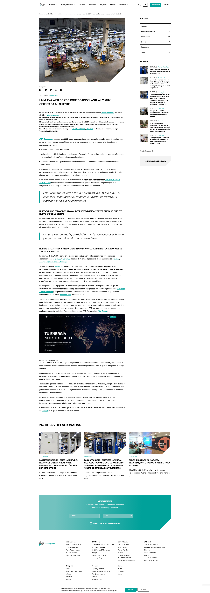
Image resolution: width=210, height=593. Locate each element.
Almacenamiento (148, 31)
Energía (42, 262)
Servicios (82, 4)
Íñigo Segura (102, 311)
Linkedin (120, 571)
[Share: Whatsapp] (56, 90)
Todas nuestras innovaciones (101, 571)
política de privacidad (113, 523)
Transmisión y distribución (74, 571)
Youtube (120, 574)
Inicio (41, 14)
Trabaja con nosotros (98, 574)
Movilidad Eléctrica (78, 129)
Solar (143, 52)
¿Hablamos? (156, 4)
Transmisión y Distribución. (56, 262)
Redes (143, 42)
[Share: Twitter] (51, 90)
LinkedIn (45, 411)
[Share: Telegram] (46, 90)
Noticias (59, 14)
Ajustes (143, 589)
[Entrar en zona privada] (145, 5)
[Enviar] (139, 515)
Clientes (113, 4)
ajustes (114, 590)
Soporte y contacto (98, 569)
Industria (115, 259)
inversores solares (107, 113)
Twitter (120, 569)
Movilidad (57, 259)
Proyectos (103, 4)
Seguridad (145, 47)
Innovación (92, 4)
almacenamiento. (53, 115)
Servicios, (89, 129)
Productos (69, 576)
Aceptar (130, 589)
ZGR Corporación (46, 139)
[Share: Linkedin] (61, 90)
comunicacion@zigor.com (155, 161)
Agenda (144, 26)
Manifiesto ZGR (97, 579)
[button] (139, 5)
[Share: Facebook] (40, 90)
